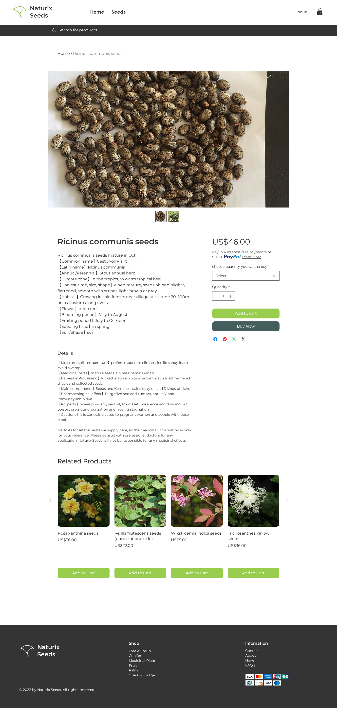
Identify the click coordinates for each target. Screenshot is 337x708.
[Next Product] (286, 500)
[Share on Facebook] (215, 339)
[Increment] (231, 296)
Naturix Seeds (48, 651)
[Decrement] (216, 296)
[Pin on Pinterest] (225, 339)
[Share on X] (243, 339)
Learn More (251, 257)
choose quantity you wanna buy (240, 266)
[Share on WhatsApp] (234, 339)
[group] (168, 526)
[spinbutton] (223, 296)
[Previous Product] (51, 500)
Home (63, 53)
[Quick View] (84, 501)
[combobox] (246, 276)
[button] (320, 11)
